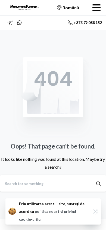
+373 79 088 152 (88, 22)
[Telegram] (10, 23)
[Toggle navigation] (96, 7)
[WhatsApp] (19, 23)
